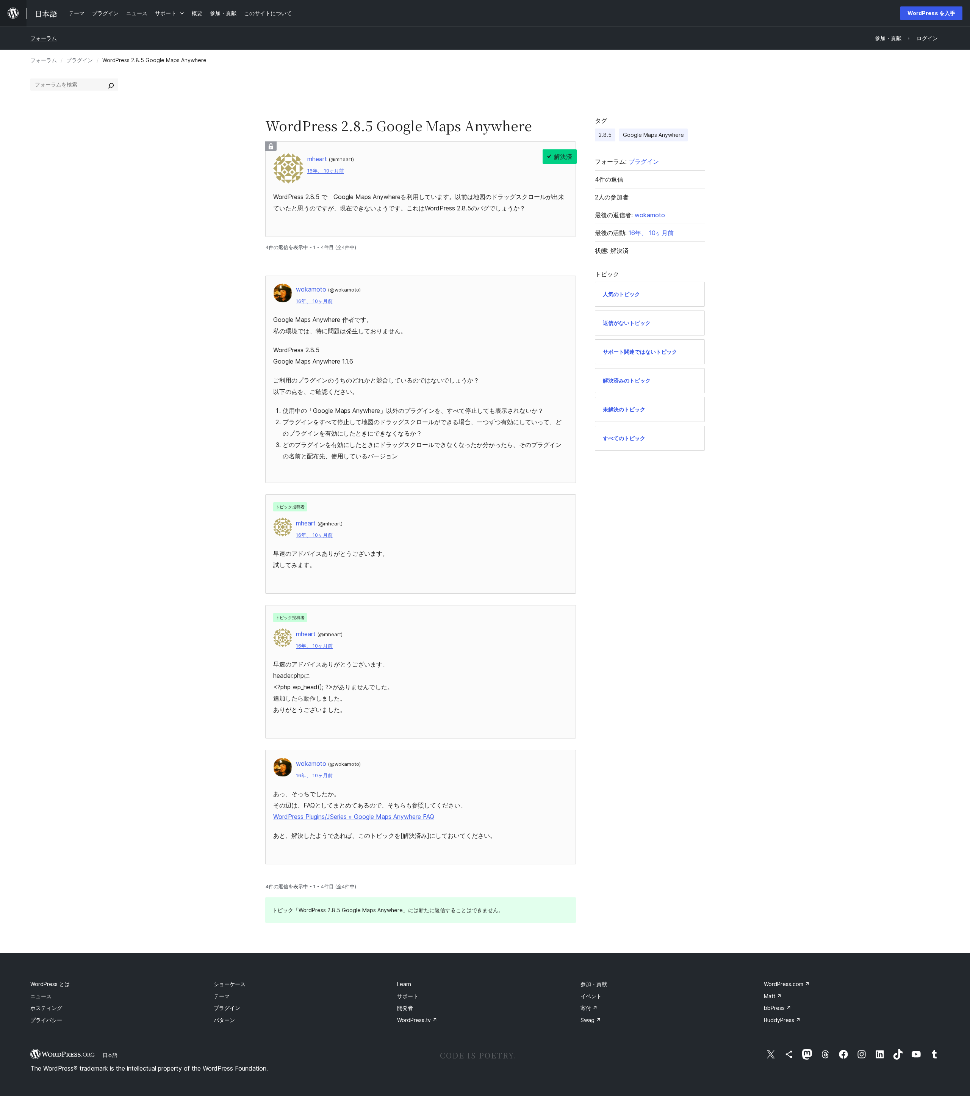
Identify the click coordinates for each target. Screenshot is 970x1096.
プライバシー (46, 1020)
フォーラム (43, 38)
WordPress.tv (417, 1020)
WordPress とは (50, 984)
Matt (773, 996)
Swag (590, 1020)
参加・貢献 (593, 984)
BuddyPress (782, 1020)
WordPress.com (787, 984)
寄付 (589, 1008)
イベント (591, 996)
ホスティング (46, 1008)
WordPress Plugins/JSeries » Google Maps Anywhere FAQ (353, 816)
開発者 (405, 1008)
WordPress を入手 (931, 13)
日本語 (110, 1055)
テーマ (222, 996)
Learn (404, 984)
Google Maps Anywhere (653, 135)
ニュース (41, 996)
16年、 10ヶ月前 (325, 171)
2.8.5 (605, 135)
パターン (224, 1020)
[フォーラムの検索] (111, 84)
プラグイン (79, 60)
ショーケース (230, 984)
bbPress (777, 1008)
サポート (407, 996)
